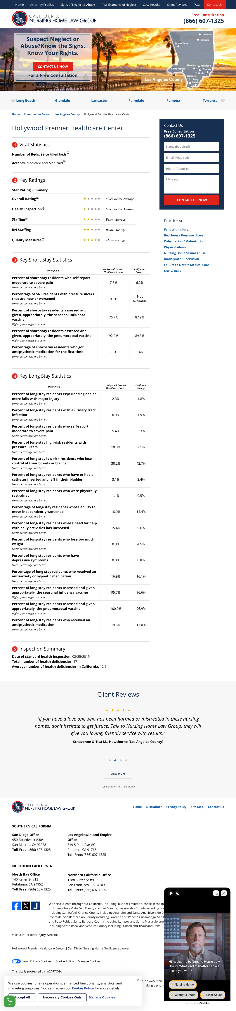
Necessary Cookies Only (62, 997)
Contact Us (214, 5)
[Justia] (35, 906)
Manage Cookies (89, 961)
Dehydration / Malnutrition (184, 241)
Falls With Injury (176, 229)
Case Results (151, 5)
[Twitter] (26, 906)
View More (118, 773)
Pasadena (210, 100)
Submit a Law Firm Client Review (118, 786)
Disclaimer (154, 807)
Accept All (22, 997)
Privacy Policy (176, 807)
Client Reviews (177, 5)
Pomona (136, 100)
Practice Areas (176, 220)
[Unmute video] (171, 893)
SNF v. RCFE (172, 271)
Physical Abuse (175, 247)
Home (19, 5)
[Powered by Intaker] (204, 1003)
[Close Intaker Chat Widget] (224, 893)
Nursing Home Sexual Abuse (185, 253)
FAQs (196, 5)
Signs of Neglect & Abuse (77, 5)
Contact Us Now (53, 66)
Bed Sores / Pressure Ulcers (184, 235)
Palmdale (99, 100)
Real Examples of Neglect (119, 5)
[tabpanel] (118, 725)
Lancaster (62, 100)
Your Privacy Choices (36, 961)
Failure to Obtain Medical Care (186, 265)
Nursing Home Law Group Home (54, 18)
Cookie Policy (64, 961)
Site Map (197, 807)
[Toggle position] (216, 893)
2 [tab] (115, 760)
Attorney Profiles (42, 5)
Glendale (25, 100)
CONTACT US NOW (192, 200)
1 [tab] (109, 760)
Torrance (173, 100)
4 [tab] (126, 760)
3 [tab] (121, 760)
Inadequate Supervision (181, 259)
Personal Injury (35, 935)
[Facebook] (16, 906)
